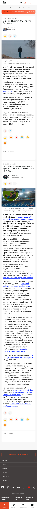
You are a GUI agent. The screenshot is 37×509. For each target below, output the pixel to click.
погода (12, 151)
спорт (4, 433)
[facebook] (2, 487)
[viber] (18, 487)
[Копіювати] (15, 36)
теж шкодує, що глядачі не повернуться (18, 356)
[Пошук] (30, 3)
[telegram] (13, 487)
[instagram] (8, 487)
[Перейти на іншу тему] (25, 3)
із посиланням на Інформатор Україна (18, 276)
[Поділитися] (10, 36)
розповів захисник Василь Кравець (16, 350)
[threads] (34, 487)
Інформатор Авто (29, 498)
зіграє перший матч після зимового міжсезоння (18, 218)
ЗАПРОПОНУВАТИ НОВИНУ (18, 455)
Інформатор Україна (5, 498)
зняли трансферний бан (23, 390)
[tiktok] (24, 487)
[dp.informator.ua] (4, 2)
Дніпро (5, 151)
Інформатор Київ (18, 498)
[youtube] (29, 487)
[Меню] (34, 3)
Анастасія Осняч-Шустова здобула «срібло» (17, 405)
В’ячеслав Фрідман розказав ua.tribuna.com (17, 285)
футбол (11, 433)
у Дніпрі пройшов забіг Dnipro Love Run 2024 (18, 393)
